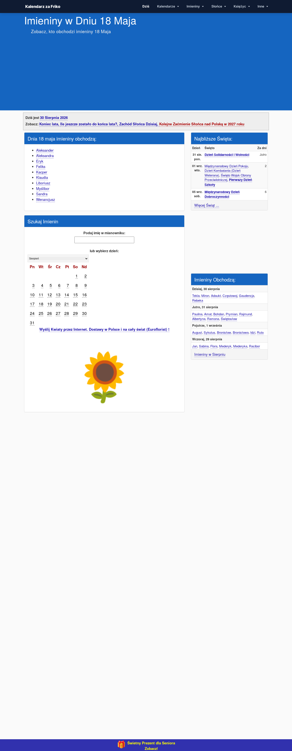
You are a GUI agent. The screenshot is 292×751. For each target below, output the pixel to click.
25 (41, 313)
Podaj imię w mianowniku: (104, 232)
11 (41, 294)
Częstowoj (230, 295)
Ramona (213, 318)
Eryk (39, 161)
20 (58, 304)
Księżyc (240, 6)
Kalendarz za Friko (42, 6)
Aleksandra (45, 155)
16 (84, 294)
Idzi (252, 332)
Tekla (196, 295)
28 (66, 313)
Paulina (197, 314)
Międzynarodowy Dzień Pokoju (226, 166)
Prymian (231, 314)
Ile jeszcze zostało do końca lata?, (89, 123)
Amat (208, 314)
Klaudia (42, 177)
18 (41, 304)
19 (49, 304)
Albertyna (198, 318)
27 (58, 313)
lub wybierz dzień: (104, 250)
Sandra (41, 193)
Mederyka (240, 346)
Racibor (254, 346)
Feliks (40, 166)
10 (32, 294)
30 (84, 313)
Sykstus (209, 332)
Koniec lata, (49, 123)
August (197, 332)
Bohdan (218, 314)
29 (75, 313)
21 (66, 304)
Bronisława (241, 332)
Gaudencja (246, 295)
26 (49, 313)
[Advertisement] (146, 68)
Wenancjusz (45, 199)
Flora (213, 346)
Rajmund (245, 314)
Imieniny (194, 6)
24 (32, 313)
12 (49, 294)
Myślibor (42, 188)
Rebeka (197, 300)
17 (32, 304)
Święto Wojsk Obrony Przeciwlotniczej (228, 177)
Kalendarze (166, 6)
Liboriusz (43, 182)
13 (58, 294)
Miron (205, 295)
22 (75, 304)
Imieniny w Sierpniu (209, 354)
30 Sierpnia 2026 (54, 117)
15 (75, 294)
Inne (261, 6)
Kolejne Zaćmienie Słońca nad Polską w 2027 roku (201, 123)
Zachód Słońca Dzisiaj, (139, 123)
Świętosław (229, 318)
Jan (194, 346)
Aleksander (45, 150)
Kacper (41, 172)
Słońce (217, 6)
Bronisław (224, 332)
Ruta (260, 332)
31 (32, 322)
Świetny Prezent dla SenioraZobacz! (151, 745)
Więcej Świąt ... (206, 205)
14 (66, 294)
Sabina (204, 346)
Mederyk (225, 346)
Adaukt (216, 295)
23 (84, 304)
